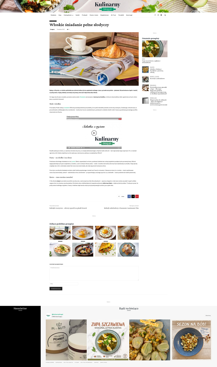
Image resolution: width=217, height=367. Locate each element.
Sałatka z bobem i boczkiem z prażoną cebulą (156, 70)
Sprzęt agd (153, 97)
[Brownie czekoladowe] (145, 79)
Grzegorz (52, 29)
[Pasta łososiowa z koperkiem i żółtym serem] (60, 250)
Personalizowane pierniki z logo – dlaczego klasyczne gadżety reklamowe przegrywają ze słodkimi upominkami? (158, 90)
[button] (165, 15)
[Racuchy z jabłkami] (128, 250)
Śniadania (53, 21)
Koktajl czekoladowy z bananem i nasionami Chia (121, 208)
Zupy (143, 58)
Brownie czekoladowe (157, 78)
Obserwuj (208, 315)
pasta (73, 161)
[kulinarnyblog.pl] (108, 6)
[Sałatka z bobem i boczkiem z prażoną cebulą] (145, 69)
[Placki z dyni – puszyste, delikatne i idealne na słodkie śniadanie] (128, 233)
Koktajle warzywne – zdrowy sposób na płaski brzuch (68, 208)
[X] (133, 196)
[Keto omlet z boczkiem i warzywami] (105, 250)
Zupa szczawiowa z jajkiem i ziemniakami (151, 61)
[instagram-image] (66, 339)
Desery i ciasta (154, 76)
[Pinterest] (137, 196)
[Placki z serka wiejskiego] (82, 250)
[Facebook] (155, 15)
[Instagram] (158, 15)
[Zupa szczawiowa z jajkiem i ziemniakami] (154, 48)
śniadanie (67, 107)
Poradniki (153, 85)
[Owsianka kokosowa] (60, 233)
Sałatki (152, 66)
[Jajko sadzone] (105, 233)
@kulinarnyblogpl (57, 314)
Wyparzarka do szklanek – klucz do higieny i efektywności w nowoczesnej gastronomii (158, 102)
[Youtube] (161, 15)
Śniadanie (82, 97)
